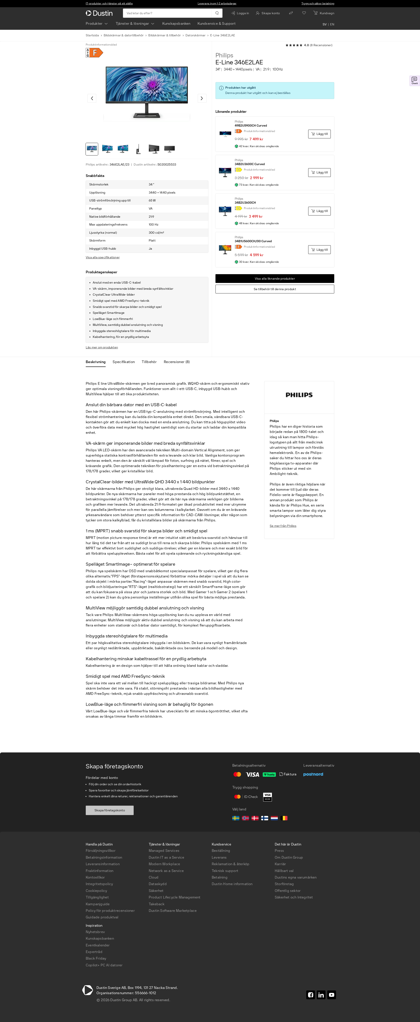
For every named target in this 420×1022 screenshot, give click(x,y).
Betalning (220, 877)
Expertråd (94, 952)
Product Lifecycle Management (175, 897)
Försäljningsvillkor (101, 851)
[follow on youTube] (331, 994)
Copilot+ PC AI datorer (104, 965)
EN (332, 24)
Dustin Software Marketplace (173, 911)
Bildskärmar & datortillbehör (124, 35)
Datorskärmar (195, 35)
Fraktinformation (99, 871)
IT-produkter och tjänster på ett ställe (109, 3)
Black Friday (96, 958)
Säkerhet (156, 891)
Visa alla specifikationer (103, 257)
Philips (224, 55)
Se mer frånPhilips (283, 526)
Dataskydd (158, 884)
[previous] (92, 98)
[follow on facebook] (310, 994)
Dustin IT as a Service (166, 857)
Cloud (153, 877)
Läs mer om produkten (102, 347)
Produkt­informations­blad (101, 44)
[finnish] (264, 819)
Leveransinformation (103, 864)
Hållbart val (284, 871)
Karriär (280, 864)
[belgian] (283, 819)
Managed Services (164, 851)
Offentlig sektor (288, 891)
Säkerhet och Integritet (294, 897)
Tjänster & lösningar (132, 23)
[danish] (255, 819)
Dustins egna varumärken (296, 877)
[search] (217, 13)
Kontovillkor (95, 877)
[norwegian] (245, 819)
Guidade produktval (102, 917)
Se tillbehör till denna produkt (275, 289)
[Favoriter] (304, 13)
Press (279, 851)
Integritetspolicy (99, 884)
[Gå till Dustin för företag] (100, 13)
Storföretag (284, 884)
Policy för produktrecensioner (110, 911)
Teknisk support (225, 871)
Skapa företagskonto (109, 810)
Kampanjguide (98, 904)
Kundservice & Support (217, 23)
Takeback (157, 904)
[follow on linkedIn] (321, 994)
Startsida (92, 35)
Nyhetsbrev (95, 932)
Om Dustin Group (289, 857)
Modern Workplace (164, 864)
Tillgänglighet (97, 897)
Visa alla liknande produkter (275, 279)
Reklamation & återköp (230, 864)
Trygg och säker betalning (317, 3)
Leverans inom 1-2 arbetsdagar (217, 3)
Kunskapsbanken (176, 23)
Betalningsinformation (104, 857)
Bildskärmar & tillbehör (164, 35)
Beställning (221, 851)
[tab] (97, 362)
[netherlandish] (274, 819)
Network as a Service (166, 871)
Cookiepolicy (96, 891)
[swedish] (235, 819)
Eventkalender (98, 945)
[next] (202, 98)
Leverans (219, 857)
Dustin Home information (232, 884)
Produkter (94, 23)
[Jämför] (291, 13)
